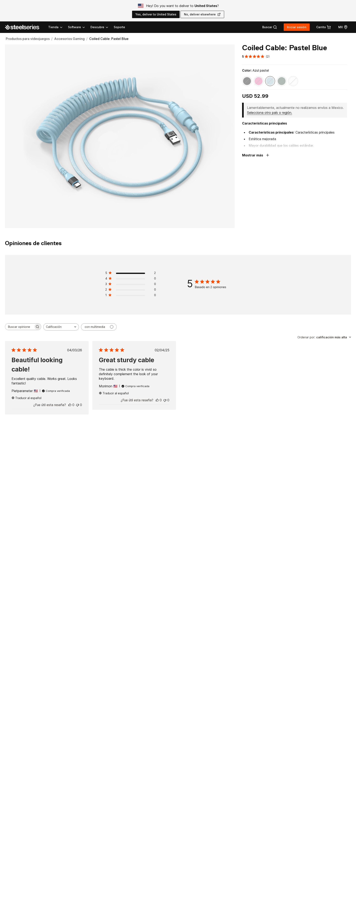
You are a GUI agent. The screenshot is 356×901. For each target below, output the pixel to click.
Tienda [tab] (53, 27)
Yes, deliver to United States (155, 14)
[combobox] (61, 327)
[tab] (269, 27)
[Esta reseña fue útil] (69, 405)
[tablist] (78, 27)
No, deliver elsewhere (200, 14)
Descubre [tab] (97, 27)
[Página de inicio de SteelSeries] (24, 27)
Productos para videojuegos (28, 39)
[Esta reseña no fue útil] (77, 405)
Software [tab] (74, 27)
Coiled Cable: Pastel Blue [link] (109, 39)
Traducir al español (28, 398)
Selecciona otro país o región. (269, 113)
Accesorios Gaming (69, 39)
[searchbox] (19, 327)
